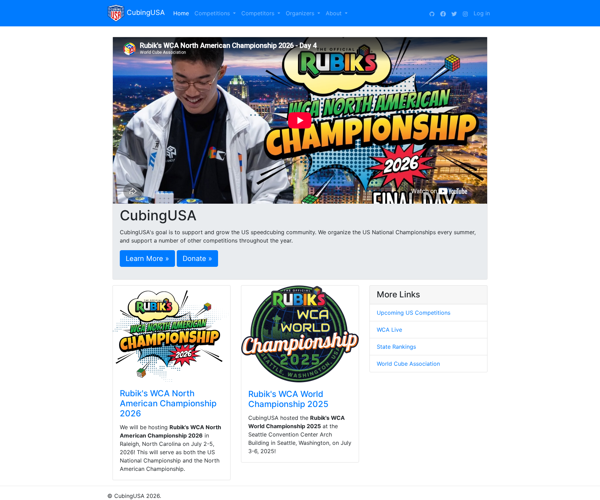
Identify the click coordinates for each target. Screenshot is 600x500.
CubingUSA (145, 12)
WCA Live (389, 329)
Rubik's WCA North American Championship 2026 (168, 403)
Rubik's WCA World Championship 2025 (288, 399)
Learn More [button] (144, 258)
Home (182, 13)
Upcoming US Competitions (413, 312)
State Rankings (396, 346)
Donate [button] (194, 258)
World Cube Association (408, 363)
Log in (482, 13)
